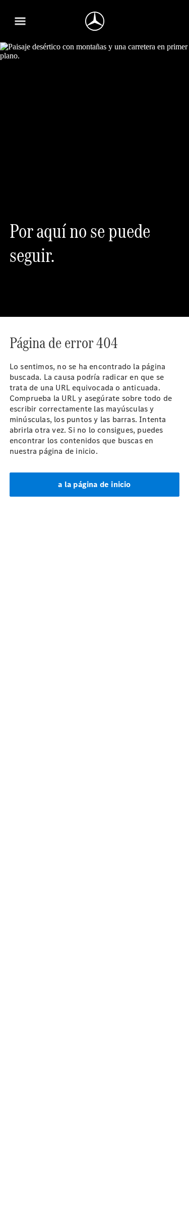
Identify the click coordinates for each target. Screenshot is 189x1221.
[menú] (20, 21)
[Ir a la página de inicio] (94, 21)
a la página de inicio (94, 484)
